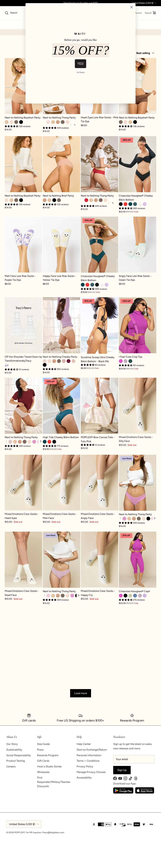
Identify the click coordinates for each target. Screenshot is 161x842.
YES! (80, 63)
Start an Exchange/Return (92, 749)
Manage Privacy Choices (91, 772)
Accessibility (84, 777)
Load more (80, 693)
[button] (88, 365)
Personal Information (89, 755)
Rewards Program (47, 755)
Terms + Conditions (88, 760)
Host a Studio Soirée (49, 766)
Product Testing (15, 760)
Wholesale (43, 772)
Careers (11, 766)
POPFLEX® (19, 832)
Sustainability (14, 749)
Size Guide (43, 744)
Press (40, 749)
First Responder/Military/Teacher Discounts (53, 782)
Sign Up (122, 770)
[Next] (40, 441)
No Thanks (80, 72)
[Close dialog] (131, 7)
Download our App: (124, 783)
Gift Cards (43, 760)
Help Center (84, 744)
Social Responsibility (18, 755)
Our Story (12, 744)
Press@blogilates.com (53, 832)
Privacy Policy (85, 766)
